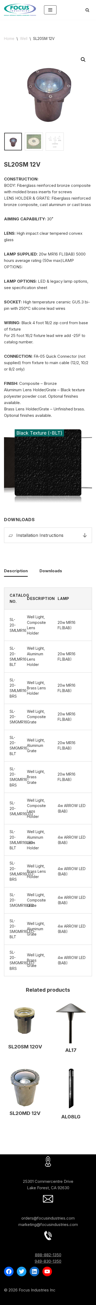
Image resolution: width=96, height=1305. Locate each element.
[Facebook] (9, 1271)
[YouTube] (47, 1271)
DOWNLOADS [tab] (48, 519)
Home (9, 38)
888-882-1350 (48, 1254)
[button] (83, 59)
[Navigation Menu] (50, 9)
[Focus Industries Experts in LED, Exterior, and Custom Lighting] (20, 10)
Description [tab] (16, 570)
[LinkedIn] (34, 1271)
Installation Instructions (39, 535)
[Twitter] (21, 1271)
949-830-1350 (48, 1261)
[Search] (87, 10)
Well (23, 38)
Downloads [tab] (50, 570)
